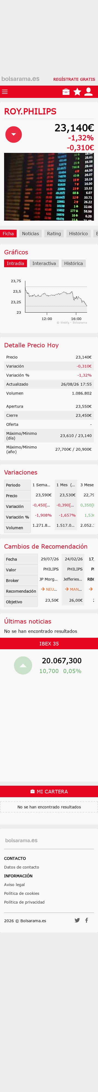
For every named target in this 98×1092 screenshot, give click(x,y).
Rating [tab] (54, 233)
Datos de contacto (21, 867)
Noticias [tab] (30, 233)
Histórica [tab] (73, 263)
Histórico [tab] (78, 233)
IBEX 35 (49, 643)
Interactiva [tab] (44, 263)
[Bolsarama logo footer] (21, 841)
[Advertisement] (49, 49)
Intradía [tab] (15, 263)
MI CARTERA (51, 791)
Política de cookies (21, 893)
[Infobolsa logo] (20, 79)
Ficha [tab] (8, 233)
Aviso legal (14, 884)
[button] (77, 922)
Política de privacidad (24, 902)
